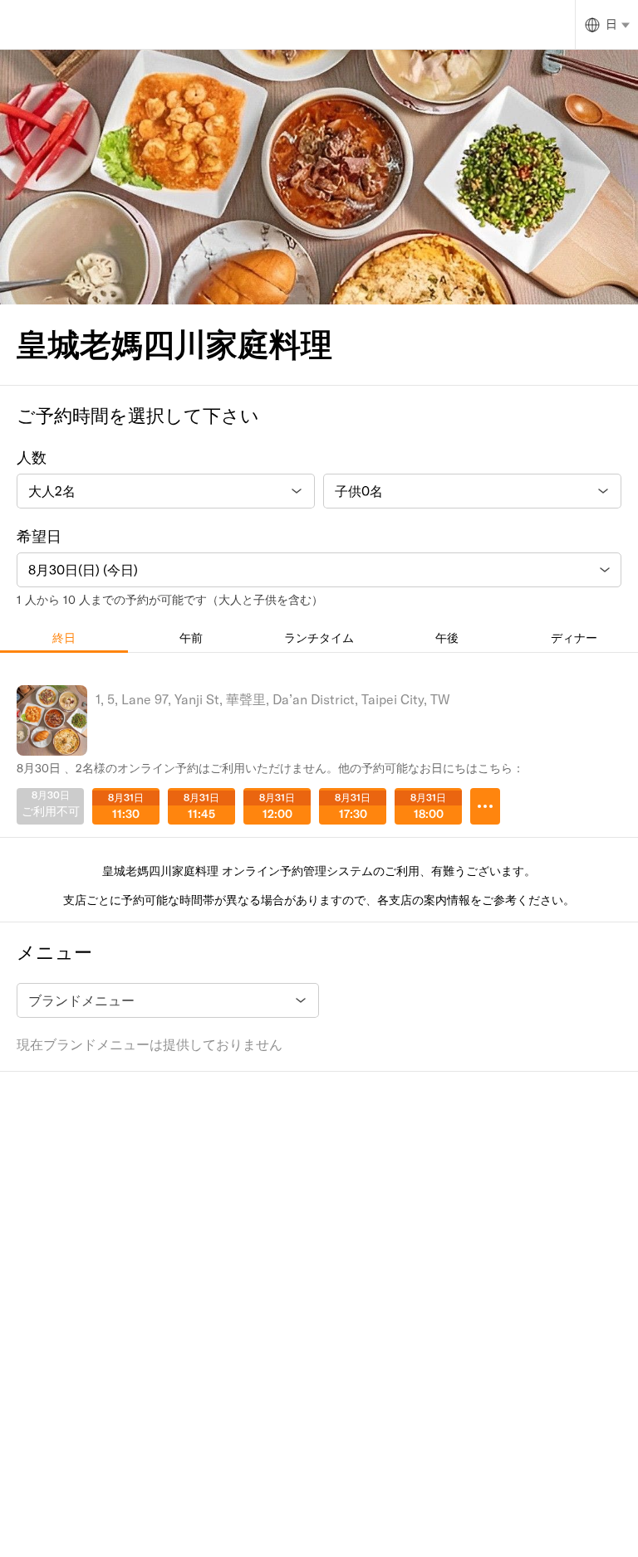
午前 (191, 637)
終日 (64, 637)
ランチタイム (319, 637)
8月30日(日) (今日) (83, 570)
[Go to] (485, 806)
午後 (447, 637)
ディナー (574, 637)
